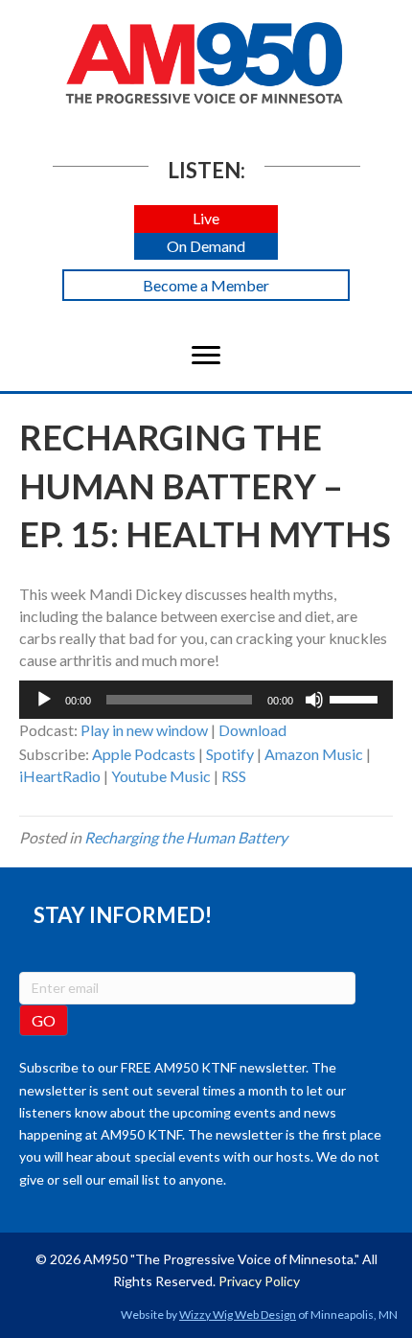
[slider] (356, 698)
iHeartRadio (60, 776)
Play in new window (144, 730)
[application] (206, 700)
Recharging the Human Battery (185, 837)
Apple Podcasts (143, 754)
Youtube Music (161, 776)
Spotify (230, 754)
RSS (233, 776)
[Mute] (314, 699)
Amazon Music (313, 754)
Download (252, 730)
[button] (206, 219)
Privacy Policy (259, 1281)
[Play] (44, 699)
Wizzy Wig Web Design (237, 1314)
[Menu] (206, 355)
